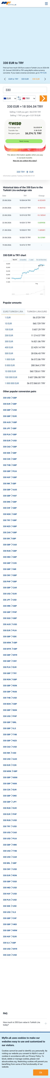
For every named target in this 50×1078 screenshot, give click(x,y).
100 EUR (9, 329)
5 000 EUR (10, 365)
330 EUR (36, 79)
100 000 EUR (11, 377)
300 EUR (9, 341)
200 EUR (9, 335)
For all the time (41, 260)
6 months (23, 260)
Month (15, 260)
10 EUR (8, 323)
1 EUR (8, 317)
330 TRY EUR (25, 172)
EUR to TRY (13, 79)
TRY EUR (43, 73)
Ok (40, 1072)
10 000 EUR (10, 371)
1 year (31, 260)
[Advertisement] (25, 35)
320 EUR (25, 79)
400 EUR (9, 347)
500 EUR (9, 353)
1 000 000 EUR (12, 383)
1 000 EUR (10, 359)
